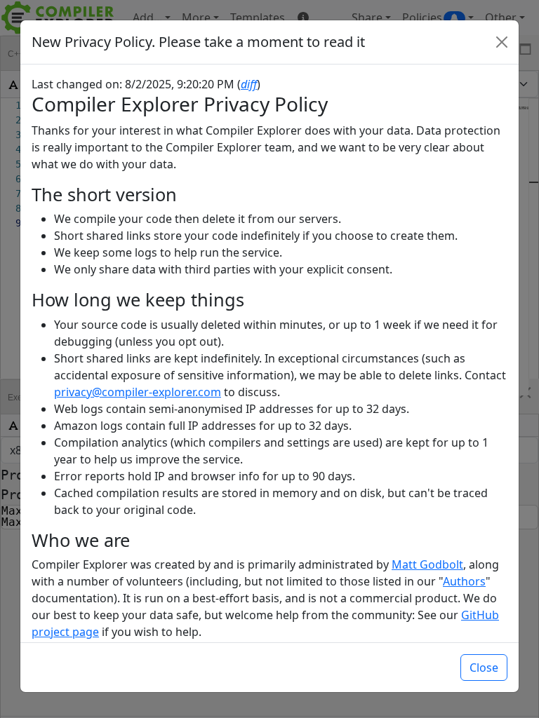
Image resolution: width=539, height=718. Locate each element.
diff (249, 84)
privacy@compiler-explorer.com (137, 392)
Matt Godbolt (427, 564)
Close (484, 667)
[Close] (502, 42)
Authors (464, 581)
